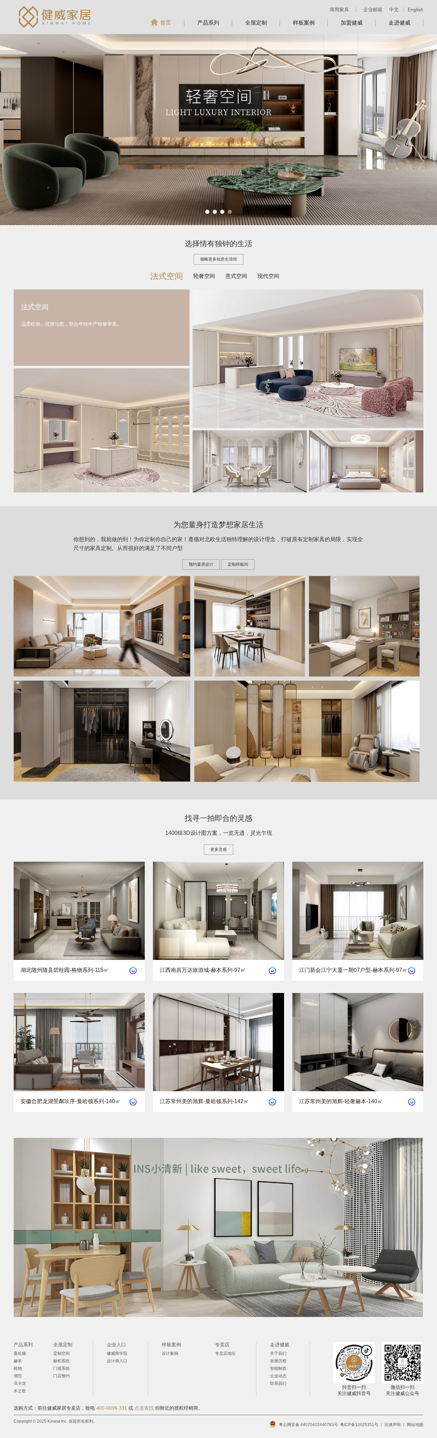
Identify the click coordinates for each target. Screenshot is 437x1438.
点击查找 (144, 1408)
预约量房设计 (201, 564)
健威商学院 (117, 1353)
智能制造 (278, 1368)
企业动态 (278, 1376)
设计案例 (170, 1353)
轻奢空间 (204, 276)
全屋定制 (256, 23)
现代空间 (268, 276)
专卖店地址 (225, 1353)
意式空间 (236, 276)
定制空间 (61, 1353)
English (415, 9)
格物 (18, 1368)
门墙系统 (61, 1368)
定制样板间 (238, 564)
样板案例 (304, 23)
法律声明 (392, 1424)
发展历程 (278, 1361)
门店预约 (61, 1376)
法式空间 (166, 276)
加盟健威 (352, 23)
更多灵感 (218, 849)
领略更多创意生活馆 (218, 259)
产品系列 (208, 23)
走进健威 (399, 23)
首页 (165, 23)
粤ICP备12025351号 (359, 1424)
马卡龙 (20, 1383)
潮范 (18, 1376)
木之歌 (20, 1391)
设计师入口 (117, 1361)
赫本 (18, 1361)
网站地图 (415, 1424)
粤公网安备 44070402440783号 (308, 1424)
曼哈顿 (20, 1353)
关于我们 (278, 1353)
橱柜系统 (61, 1361)
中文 (394, 9)
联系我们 (278, 1383)
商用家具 (339, 9)
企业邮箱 (372, 9)
